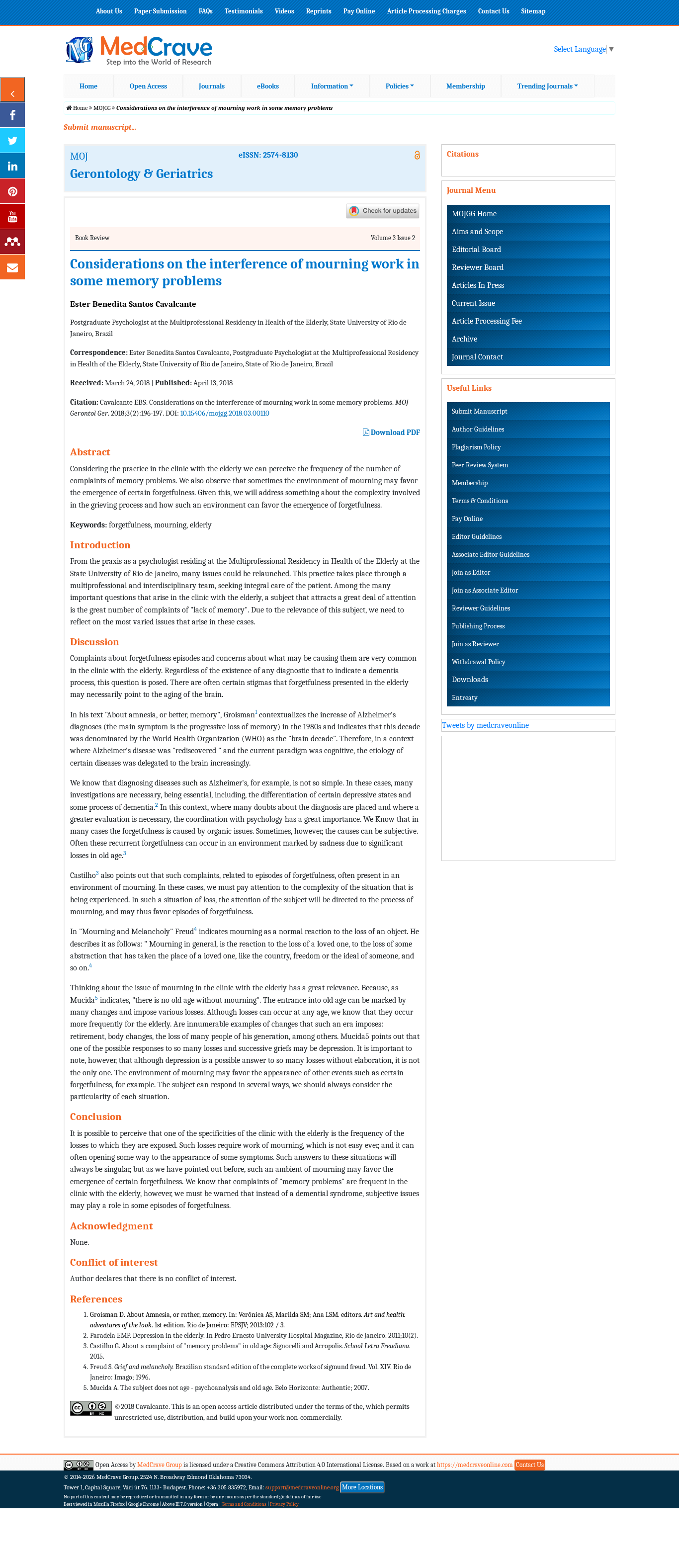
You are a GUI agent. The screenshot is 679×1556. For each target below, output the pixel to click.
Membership (465, 86)
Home (88, 86)
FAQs (206, 11)
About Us (109, 11)
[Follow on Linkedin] (12, 165)
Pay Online (359, 11)
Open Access (148, 86)
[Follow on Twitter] (12, 140)
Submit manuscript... (100, 127)
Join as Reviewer (475, 644)
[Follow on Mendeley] (12, 241)
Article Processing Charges (426, 11)
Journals (212, 86)
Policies (397, 86)
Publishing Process (478, 626)
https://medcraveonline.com (475, 1465)
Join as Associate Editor (485, 590)
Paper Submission (160, 11)
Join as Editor (471, 572)
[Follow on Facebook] (12, 114)
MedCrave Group (159, 1465)
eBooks (268, 86)
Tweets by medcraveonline (485, 725)
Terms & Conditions (480, 501)
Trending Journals (545, 86)
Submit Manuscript (480, 411)
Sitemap (533, 11)
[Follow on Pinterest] (12, 190)
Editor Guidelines (477, 536)
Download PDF (394, 432)
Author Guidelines (478, 429)
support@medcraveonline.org (302, 1487)
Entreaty (465, 697)
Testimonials (244, 11)
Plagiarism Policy (476, 447)
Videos (284, 11)
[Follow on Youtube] (12, 216)
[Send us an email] (12, 267)
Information (329, 86)
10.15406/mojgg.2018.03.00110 (224, 413)
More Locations (362, 1487)
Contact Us (493, 11)
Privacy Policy (284, 1504)
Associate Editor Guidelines (490, 554)
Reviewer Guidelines (481, 608)
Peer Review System (480, 465)
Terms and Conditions (244, 1504)
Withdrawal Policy (479, 662)
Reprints (319, 11)
